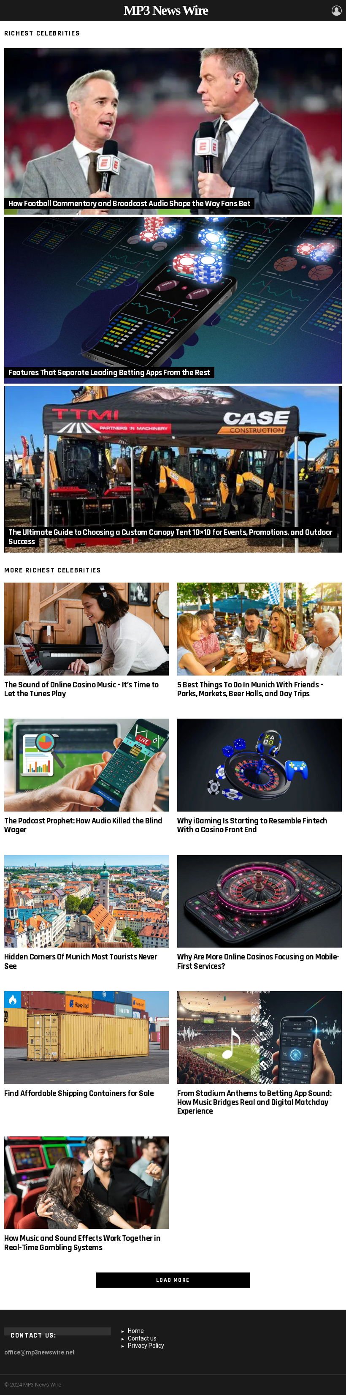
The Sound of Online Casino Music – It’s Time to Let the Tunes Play (81, 689)
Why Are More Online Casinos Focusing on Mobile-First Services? (258, 961)
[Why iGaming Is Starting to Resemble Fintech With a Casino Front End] (259, 765)
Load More (173, 1280)
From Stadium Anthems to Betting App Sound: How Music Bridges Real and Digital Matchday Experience (254, 1102)
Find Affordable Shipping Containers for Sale (79, 1093)
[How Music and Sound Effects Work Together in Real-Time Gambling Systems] (86, 1182)
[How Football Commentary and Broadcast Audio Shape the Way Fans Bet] (173, 131)
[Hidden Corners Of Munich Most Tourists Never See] (86, 901)
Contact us (142, 1338)
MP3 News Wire (166, 10)
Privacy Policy (146, 1345)
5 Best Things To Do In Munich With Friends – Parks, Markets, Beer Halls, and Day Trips (250, 689)
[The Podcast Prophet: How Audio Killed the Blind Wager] (86, 765)
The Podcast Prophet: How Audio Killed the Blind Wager (83, 825)
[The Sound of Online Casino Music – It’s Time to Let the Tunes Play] (86, 629)
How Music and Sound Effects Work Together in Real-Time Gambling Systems (82, 1243)
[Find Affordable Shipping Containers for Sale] (86, 1037)
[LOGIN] (337, 10)
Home (136, 1330)
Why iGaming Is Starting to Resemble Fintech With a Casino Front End (252, 825)
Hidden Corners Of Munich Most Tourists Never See (80, 961)
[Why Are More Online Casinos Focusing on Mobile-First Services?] (259, 901)
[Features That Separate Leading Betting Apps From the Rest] (173, 300)
